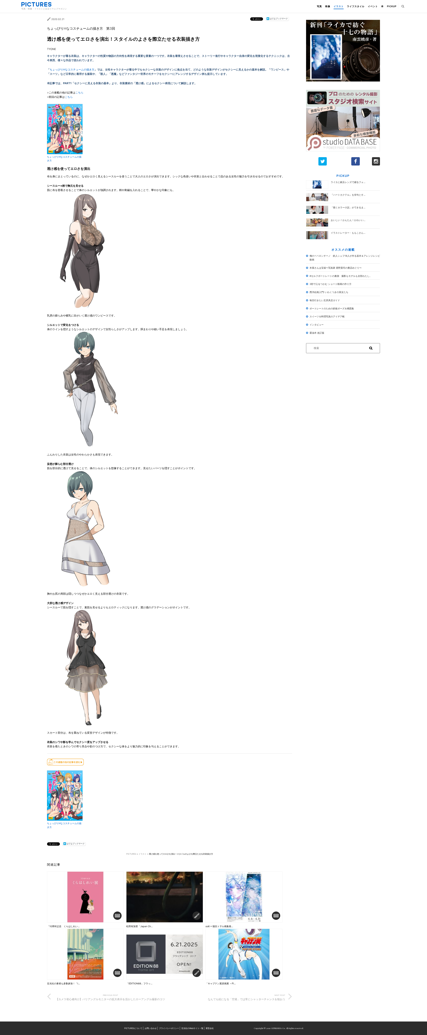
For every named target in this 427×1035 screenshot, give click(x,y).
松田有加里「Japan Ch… (139, 926)
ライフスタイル (355, 6)
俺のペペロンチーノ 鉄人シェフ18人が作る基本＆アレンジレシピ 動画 (345, 257)
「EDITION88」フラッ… (139, 983)
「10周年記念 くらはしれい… (63, 926)
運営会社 (210, 1028)
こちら (79, 92)
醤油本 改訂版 (317, 332)
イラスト (339, 6)
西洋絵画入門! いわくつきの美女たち (329, 292)
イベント (373, 6)
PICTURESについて (133, 1028)
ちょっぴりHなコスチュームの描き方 (72, 69)
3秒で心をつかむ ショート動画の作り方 (330, 283)
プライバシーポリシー (169, 1028)
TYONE (51, 49)
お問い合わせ (151, 1028)
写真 (319, 6)
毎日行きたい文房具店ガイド (325, 300)
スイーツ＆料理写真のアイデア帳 (327, 316)
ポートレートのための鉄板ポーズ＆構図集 (332, 308)
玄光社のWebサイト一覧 (192, 1028)
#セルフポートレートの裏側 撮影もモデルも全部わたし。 (341, 275)
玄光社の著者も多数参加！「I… (63, 983)
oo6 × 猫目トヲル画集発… (219, 926)
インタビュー (317, 324)
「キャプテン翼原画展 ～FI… (220, 983)
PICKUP (391, 6)
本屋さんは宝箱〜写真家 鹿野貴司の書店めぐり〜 (336, 267)
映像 (327, 6)
